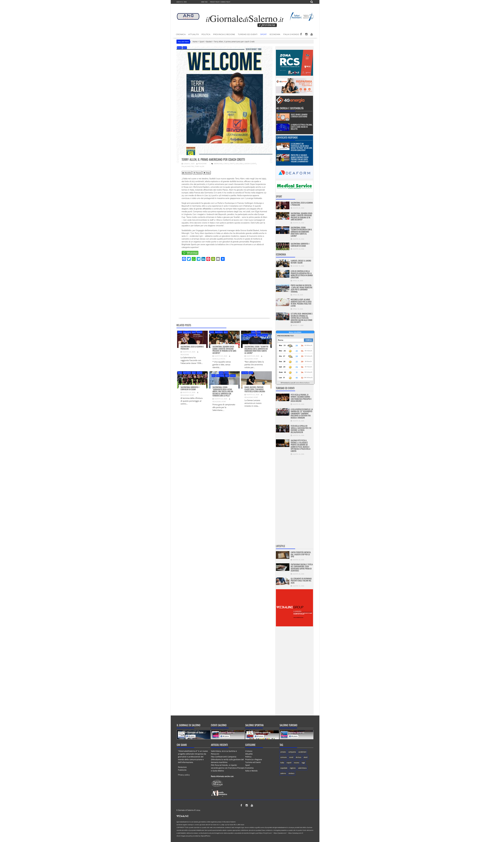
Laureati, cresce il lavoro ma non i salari (301, 261)
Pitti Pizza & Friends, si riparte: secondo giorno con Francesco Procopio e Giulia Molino (301, 397)
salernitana (302, 768)
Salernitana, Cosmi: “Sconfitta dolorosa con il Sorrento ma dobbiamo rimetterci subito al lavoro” (256, 349)
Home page (204, 2)
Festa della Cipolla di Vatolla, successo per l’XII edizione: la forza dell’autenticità (301, 429)
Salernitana (187, 332)
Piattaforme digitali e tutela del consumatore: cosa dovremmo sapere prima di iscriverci (302, 567)
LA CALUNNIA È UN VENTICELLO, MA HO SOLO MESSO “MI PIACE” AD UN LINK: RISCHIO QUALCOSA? (301, 146)
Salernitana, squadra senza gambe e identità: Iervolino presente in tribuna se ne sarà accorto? (224, 349)
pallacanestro (188, 166)
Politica (205, 34)
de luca (298, 757)
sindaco (291, 773)
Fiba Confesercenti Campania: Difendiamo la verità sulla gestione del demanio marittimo (227, 759)
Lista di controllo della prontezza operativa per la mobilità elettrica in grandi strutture (302, 274)
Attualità (193, 34)
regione (293, 768)
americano (218, 164)
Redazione (202, 164)
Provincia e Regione (224, 34)
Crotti (232, 164)
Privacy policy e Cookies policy (220, 2)
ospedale (283, 768)
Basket (209, 41)
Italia (282, 762)
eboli (305, 757)
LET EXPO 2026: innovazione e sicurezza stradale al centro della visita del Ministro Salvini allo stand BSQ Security (302, 317)
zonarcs (199, 332)
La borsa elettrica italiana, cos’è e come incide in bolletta (301, 126)
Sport (263, 34)
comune (283, 757)
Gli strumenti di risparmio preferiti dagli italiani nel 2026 (301, 580)
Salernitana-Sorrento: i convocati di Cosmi (190, 388)
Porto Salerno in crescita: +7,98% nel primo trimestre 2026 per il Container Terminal (301, 288)
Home (195, 41)
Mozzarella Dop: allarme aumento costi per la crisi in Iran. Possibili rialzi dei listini (301, 302)
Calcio (180, 332)
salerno (283, 773)
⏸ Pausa (197, 172)
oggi (303, 762)
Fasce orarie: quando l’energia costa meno (299, 115)
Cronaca (181, 34)
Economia (275, 34)
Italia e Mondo (291, 34)
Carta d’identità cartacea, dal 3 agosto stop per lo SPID (301, 554)
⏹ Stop (207, 172)
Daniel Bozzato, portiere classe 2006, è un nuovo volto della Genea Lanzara (254, 389)
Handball (245, 373)
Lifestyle (280, 546)
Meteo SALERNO (295, 332)
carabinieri (302, 752)
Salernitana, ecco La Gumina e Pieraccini (192, 347)
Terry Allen (199, 166)
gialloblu (239, 164)
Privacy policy (184, 775)
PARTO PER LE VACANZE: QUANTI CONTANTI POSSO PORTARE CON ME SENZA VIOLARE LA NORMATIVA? (299, 158)
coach (226, 164)
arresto (283, 752)
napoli (289, 762)
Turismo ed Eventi (248, 34)
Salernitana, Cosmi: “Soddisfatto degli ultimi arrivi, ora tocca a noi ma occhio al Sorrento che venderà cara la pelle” (222, 391)
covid (291, 757)
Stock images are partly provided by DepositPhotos (193, 836)
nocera (296, 762)
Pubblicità (182, 770)
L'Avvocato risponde (287, 137)
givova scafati (250, 164)
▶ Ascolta (187, 172)
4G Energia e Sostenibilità (290, 108)
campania (292, 752)
